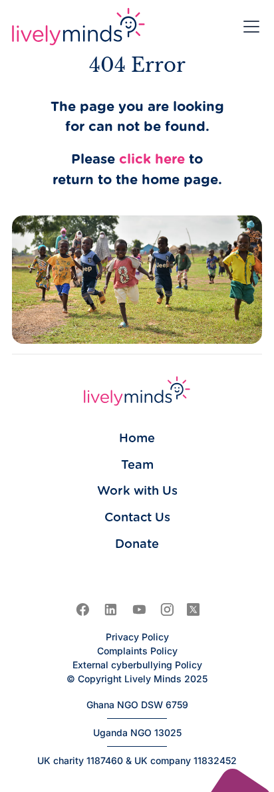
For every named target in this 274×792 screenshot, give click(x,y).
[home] (78, 26)
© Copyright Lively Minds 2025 (137, 678)
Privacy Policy (137, 636)
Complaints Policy (137, 650)
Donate (137, 544)
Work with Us (137, 491)
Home (137, 438)
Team (137, 465)
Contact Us (137, 517)
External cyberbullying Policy (137, 664)
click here (152, 159)
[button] (248, 27)
